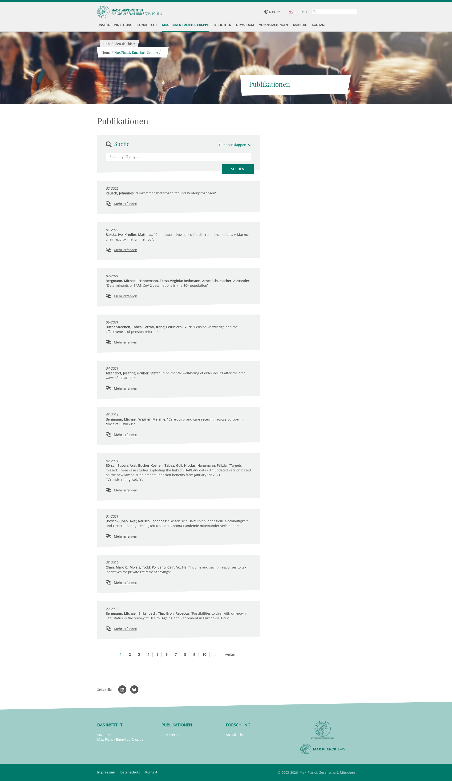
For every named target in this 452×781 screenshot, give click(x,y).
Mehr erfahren (125, 203)
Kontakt (151, 772)
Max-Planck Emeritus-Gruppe (120, 739)
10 (204, 654)
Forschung (238, 725)
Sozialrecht (106, 734)
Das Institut (109, 725)
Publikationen (176, 725)
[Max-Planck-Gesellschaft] (322, 730)
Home (105, 52)
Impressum (106, 772)
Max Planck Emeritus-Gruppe (136, 52)
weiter (230, 654)
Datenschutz (130, 772)
